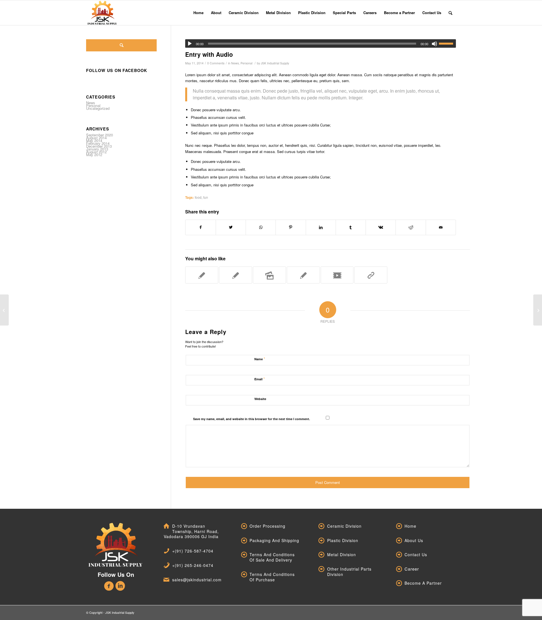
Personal (246, 63)
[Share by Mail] (441, 227)
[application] (320, 43)
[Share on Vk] (380, 227)
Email (259, 378)
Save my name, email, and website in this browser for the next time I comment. (251, 419)
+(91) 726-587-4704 (192, 551)
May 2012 (94, 154)
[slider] (447, 43)
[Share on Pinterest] (290, 227)
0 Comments (215, 63)
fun (205, 197)
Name (259, 358)
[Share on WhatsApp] (261, 227)
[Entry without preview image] (4, 310)
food (198, 197)
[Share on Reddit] (410, 227)
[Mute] (434, 44)
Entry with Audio (209, 54)
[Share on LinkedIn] (321, 227)
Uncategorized (98, 108)
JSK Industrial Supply (275, 63)
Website (260, 399)
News (235, 63)
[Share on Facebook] (200, 227)
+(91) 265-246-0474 (192, 565)
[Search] (450, 12)
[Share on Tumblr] (351, 227)
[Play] (190, 44)
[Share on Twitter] (231, 227)
